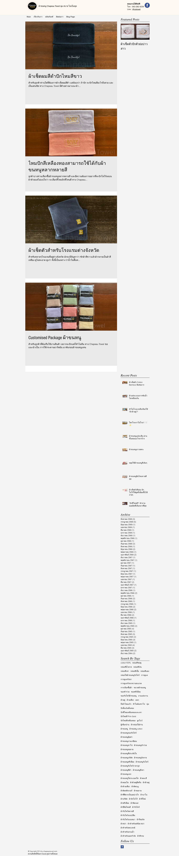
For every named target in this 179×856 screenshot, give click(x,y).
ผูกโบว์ (139, 720)
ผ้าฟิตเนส (134, 803)
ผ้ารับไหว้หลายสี (127, 811)
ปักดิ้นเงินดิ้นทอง (127, 708)
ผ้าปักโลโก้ (133, 799)
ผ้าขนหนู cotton (135, 729)
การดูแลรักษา (126, 679)
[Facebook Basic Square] (122, 846)
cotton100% (126, 663)
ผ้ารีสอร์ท (140, 819)
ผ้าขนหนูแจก (126, 774)
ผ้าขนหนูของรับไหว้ (129, 733)
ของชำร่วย (125, 692)
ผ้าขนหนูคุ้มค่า (126, 737)
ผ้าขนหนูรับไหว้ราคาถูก (130, 766)
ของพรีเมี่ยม (136, 692)
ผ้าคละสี (143, 778)
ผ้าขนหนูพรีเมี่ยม (127, 762)
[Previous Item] (125, 32)
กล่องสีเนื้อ (135, 671)
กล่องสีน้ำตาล (126, 667)
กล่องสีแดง (144, 671)
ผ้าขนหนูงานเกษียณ (129, 741)
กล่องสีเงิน (137, 667)
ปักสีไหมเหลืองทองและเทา (131, 712)
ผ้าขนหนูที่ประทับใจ (129, 753)
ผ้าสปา (123, 823)
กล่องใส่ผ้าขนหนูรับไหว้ (130, 675)
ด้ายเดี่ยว (130, 700)
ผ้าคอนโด (125, 782)
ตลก (137, 700)
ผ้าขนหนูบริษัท (126, 757)
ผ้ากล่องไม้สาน (137, 724)
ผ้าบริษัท (124, 799)
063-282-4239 (138, 7)
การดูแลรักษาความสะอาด (131, 683)
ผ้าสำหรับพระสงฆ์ (128, 828)
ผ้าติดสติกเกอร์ (126, 790)
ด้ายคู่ (123, 700)
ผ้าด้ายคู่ (146, 782)
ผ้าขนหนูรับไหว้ (142, 762)
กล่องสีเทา (125, 671)
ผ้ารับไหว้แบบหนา (128, 819)
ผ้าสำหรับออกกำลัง (128, 836)
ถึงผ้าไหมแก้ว (126, 704)
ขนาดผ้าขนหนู (140, 687)
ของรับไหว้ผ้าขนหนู (129, 696)
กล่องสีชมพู (136, 663)
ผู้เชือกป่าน (125, 724)
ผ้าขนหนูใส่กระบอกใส (130, 778)
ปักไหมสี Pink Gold (128, 716)
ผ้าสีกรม (140, 836)
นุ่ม (148, 704)
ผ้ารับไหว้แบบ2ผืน (128, 815)
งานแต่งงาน (143, 696)
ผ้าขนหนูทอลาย (127, 749)
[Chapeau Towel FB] (147, 5)
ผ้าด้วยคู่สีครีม (135, 782)
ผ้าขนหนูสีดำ (126, 770)
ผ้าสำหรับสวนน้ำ (127, 832)
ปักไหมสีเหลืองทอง (128, 720)
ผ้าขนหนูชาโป (126, 745)
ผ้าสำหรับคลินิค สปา (136, 823)
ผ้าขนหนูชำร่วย (140, 745)
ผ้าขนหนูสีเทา (138, 770)
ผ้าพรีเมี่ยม (125, 803)
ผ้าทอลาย (138, 790)
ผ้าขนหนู (124, 729)
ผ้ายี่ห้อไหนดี (126, 807)
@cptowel (136, 9)
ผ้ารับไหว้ (136, 807)
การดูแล (144, 675)
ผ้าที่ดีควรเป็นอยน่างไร (130, 794)
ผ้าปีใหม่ (142, 799)
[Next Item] (145, 32)
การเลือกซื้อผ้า (126, 687)
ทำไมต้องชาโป (139, 704)
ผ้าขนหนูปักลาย (140, 757)
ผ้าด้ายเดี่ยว (125, 786)
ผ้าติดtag (135, 786)
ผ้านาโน (143, 794)
